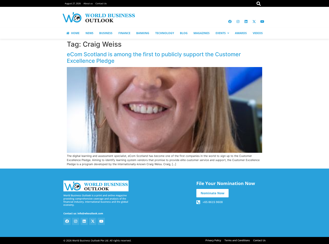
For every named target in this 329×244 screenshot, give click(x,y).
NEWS (89, 33)
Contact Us (101, 3)
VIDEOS (258, 33)
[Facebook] (230, 21)
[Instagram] (238, 21)
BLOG (184, 33)
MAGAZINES (201, 33)
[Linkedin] (246, 21)
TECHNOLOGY (164, 33)
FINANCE (124, 33)
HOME (75, 33)
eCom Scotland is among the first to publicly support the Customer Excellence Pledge (154, 57)
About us (88, 3)
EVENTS (221, 33)
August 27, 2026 (73, 3)
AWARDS (241, 33)
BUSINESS (105, 33)
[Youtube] (262, 21)
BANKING (142, 33)
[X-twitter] (254, 21)
